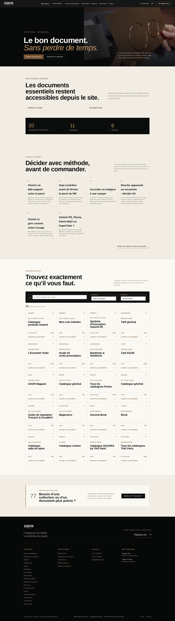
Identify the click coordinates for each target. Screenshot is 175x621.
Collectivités (27, 569)
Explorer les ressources (33, 56)
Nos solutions (28, 572)
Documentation (96, 108)
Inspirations (103, 3)
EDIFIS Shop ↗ (62, 553)
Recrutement (85, 3)
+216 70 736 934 (97, 556)
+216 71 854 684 (97, 553)
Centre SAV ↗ (62, 559)
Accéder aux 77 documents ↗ (133, 496)
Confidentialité (96, 616)
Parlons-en (142, 534)
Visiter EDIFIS (28, 597)
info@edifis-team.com (98, 559)
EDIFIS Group (30, 32)
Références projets (29, 578)
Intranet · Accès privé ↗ (65, 566)
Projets (111, 3)
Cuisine (26, 566)
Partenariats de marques (31, 556)
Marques (94, 3)
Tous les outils (28, 604)
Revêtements (28, 575)
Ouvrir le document (41, 337)
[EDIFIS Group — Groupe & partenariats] (8, 3)
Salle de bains (28, 563)
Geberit (26, 591)
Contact (96, 549)
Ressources (27, 585)
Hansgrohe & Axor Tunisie (65, 556)
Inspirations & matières (30, 582)
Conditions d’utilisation (114, 616)
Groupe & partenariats (72, 3)
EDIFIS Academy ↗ (64, 563)
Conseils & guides (35, 108)
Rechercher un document (55, 56)
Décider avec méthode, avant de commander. (133, 246)
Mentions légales (81, 616)
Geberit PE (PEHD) (29, 594)
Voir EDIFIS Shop (164, 3)
